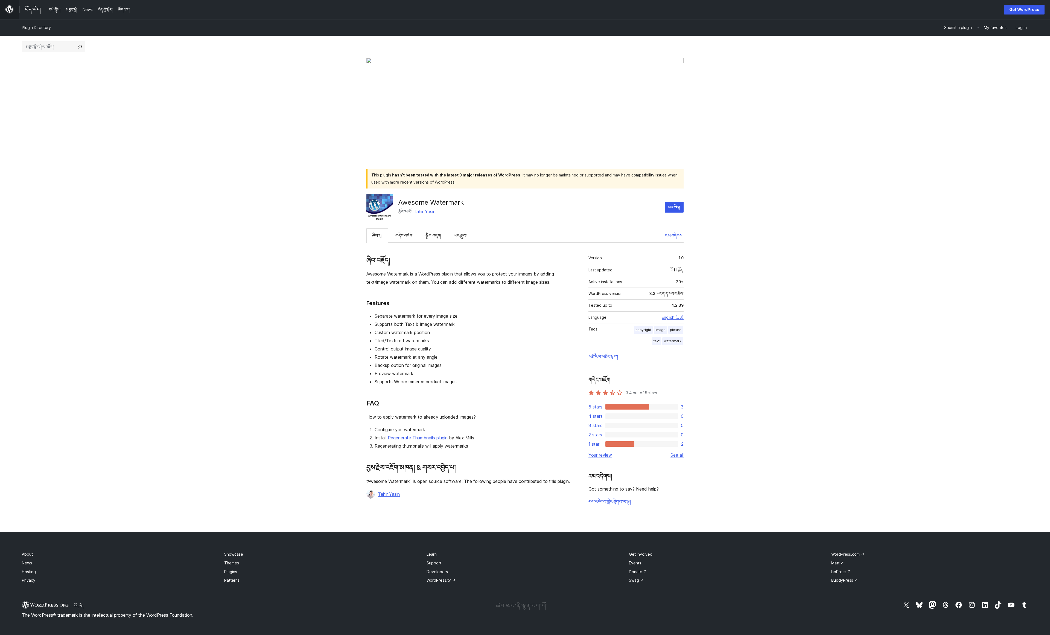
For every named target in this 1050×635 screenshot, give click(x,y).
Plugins (230, 571)
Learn (432, 554)
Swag (636, 580)
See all (677, 455)
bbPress (841, 571)
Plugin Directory (36, 27)
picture (675, 330)
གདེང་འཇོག (404, 235)
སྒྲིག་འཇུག (433, 235)
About (27, 554)
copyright (643, 330)
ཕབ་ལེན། (674, 207)
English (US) (673, 317)
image (660, 330)
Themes (231, 563)
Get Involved (640, 554)
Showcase (233, 554)
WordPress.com (847, 554)
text (657, 341)
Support (434, 563)
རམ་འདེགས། (674, 235)
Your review (600, 455)
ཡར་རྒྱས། (460, 235)
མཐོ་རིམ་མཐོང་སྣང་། (603, 356)
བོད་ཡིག (79, 606)
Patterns (232, 580)
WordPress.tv (441, 580)
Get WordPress (1024, 9)
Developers (437, 571)
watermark (672, 341)
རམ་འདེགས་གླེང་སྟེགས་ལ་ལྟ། (609, 501)
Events (635, 563)
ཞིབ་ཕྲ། (377, 235)
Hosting (29, 571)
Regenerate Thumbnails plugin (418, 437)
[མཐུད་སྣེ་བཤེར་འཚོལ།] (79, 46)
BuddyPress (844, 580)
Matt (837, 563)
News (27, 563)
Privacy (28, 580)
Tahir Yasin (425, 211)
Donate (638, 571)
